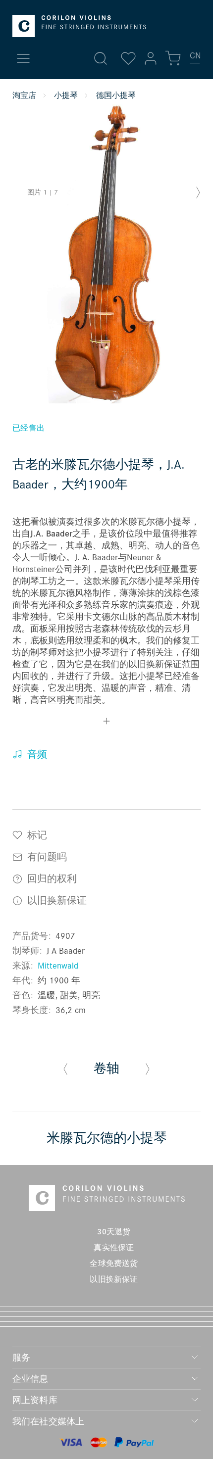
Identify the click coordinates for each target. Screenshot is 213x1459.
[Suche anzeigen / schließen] (100, 58)
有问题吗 (46, 856)
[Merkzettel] (128, 58)
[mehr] (106, 723)
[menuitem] (195, 59)
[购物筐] (173, 58)
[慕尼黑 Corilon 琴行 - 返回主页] (79, 26)
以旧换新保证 (56, 900)
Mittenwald (58, 965)
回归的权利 (51, 878)
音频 (36, 754)
